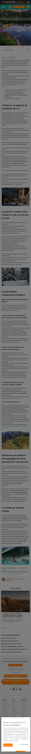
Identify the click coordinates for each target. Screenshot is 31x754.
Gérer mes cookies (24, 744)
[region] (16, 734)
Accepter (8, 745)
